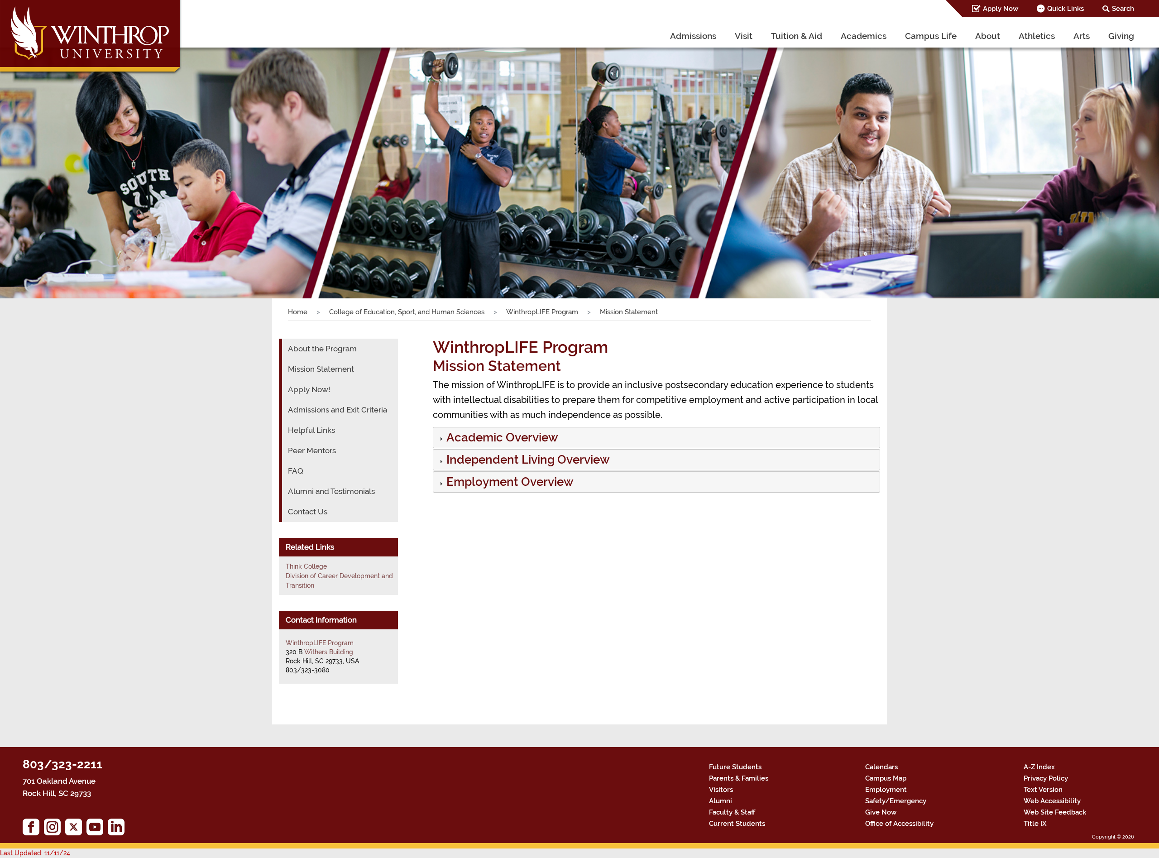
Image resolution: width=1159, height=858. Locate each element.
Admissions (693, 36)
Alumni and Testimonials (331, 491)
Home (297, 312)
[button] (501, 439)
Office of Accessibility (899, 824)
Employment (886, 790)
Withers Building (328, 652)
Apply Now (1000, 9)
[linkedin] (118, 829)
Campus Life (931, 36)
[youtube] (97, 829)
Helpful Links (311, 430)
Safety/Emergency (895, 801)
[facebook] (33, 829)
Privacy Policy (1046, 778)
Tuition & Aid (796, 36)
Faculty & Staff (732, 812)
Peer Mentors (312, 450)
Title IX (1035, 824)
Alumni (720, 801)
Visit (743, 36)
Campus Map (885, 778)
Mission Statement (321, 369)
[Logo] (91, 38)
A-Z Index (1039, 767)
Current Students (737, 824)
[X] (75, 829)
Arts (1081, 36)
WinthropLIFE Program (542, 312)
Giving (1121, 36)
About (987, 36)
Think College (306, 566)
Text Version (1043, 790)
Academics (863, 36)
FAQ (295, 470)
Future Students (735, 767)
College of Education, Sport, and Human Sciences (406, 312)
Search (1123, 9)
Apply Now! (309, 389)
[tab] (657, 437)
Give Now (880, 812)
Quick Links (1065, 9)
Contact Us (307, 511)
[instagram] (54, 829)
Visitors (721, 790)
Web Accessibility (1052, 801)
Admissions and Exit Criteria (337, 409)
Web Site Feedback (1055, 812)
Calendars (881, 767)
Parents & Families (738, 778)
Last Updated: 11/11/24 (35, 853)
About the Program (322, 348)
